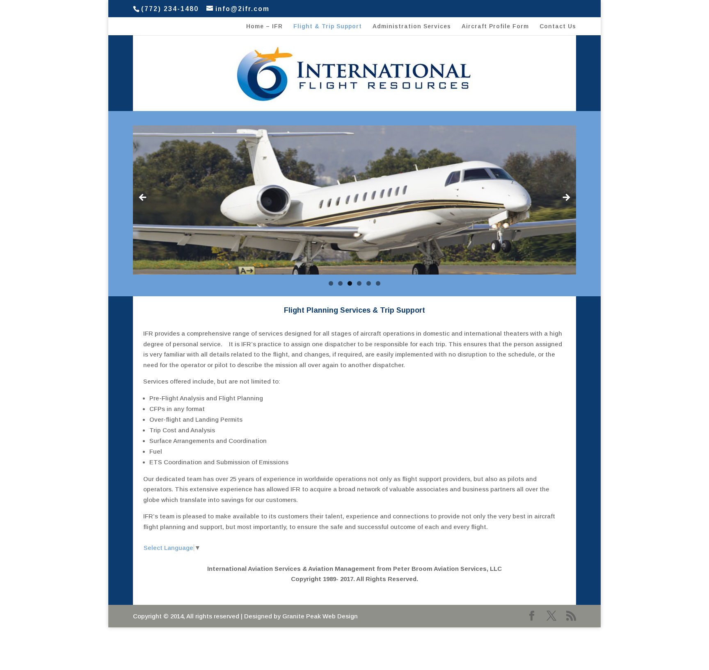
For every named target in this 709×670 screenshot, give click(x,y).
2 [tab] (340, 283)
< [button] (143, 198)
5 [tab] (368, 283)
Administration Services (412, 26)
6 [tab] (378, 283)
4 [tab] (359, 283)
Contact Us (558, 26)
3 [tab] (350, 283)
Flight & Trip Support (327, 26)
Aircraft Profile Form (495, 26)
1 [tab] (331, 283)
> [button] (566, 198)
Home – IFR (264, 26)
